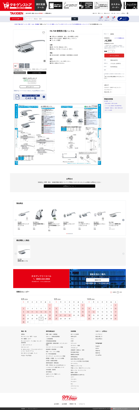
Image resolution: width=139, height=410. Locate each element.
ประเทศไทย (98, 355)
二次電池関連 (49, 338)
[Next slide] (123, 220)
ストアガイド (99, 334)
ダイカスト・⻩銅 (75, 345)
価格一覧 (95, 13)
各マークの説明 (108, 110)
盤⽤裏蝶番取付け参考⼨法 (77, 374)
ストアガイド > (108, 89)
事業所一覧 (73, 404)
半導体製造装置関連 (51, 341)
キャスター (73, 381)
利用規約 (23, 408)
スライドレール (75, 386)
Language (127, 13)
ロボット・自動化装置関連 (53, 336)
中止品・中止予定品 (26, 355)
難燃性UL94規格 (75, 354)
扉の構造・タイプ (108, 101)
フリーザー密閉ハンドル (52, 24)
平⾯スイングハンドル (76, 365)
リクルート (82, 404)
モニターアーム (50, 376)
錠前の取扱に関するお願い (77, 359)
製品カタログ (107, 13)
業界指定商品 (74, 356)
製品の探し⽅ (99, 336)
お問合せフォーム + (69, 186)
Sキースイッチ (25, 347)
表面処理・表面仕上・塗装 (111, 108)
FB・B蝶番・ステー (26, 338)
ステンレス (73, 343)
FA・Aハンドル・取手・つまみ (29, 336)
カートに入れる (114, 55)
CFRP (72, 341)
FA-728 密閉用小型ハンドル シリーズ (80, 24)
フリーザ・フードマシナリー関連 (54, 347)
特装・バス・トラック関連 (53, 351)
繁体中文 (98, 353)
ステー (72, 377)
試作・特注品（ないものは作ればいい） (56, 365)
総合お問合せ (99, 338)
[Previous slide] (16, 220)
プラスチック (74, 347)
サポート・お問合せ (121, 13)
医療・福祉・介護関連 (51, 334)
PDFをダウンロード (20, 72)
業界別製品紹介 (50, 331)
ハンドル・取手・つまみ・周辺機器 (31, 24)
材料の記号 (120, 108)
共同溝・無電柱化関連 (51, 360)
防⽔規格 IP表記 (75, 352)
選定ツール (100, 13)
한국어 (97, 348)
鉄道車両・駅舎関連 (51, 349)
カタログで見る (36, 73)
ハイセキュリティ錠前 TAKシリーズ (55, 367)
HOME (15, 24)
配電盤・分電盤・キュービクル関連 (55, 358)
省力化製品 (49, 372)
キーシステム (74, 363)
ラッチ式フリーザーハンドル (65, 24)
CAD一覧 (113, 13)
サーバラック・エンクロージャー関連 (55, 356)
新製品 (23, 334)
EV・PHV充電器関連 (51, 354)
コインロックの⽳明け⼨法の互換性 (80, 361)
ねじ (72, 383)
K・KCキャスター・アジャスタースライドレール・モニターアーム (32, 350)
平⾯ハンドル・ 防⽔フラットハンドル (80, 368)
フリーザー (73, 379)
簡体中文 (98, 350)
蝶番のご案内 (74, 372)
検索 (75, 18)
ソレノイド (73, 388)
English (98, 346)
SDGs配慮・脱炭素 (51, 369)
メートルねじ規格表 (109, 105)
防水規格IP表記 (118, 105)
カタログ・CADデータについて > (112, 87)
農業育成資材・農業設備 (52, 363)
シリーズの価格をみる (119, 38)
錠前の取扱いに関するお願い (111, 103)
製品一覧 (20, 24)
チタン (72, 338)
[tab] (68, 233)
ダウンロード (30, 87)
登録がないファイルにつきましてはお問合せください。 (30, 90)
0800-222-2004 (43, 279)
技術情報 (73, 331)
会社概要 (64, 404)
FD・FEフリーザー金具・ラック (29, 353)
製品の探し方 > (108, 92)
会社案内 (56, 404)
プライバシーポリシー (32, 408)
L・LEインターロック (26, 345)
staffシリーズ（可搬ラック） (53, 374)
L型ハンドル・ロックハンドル (78, 370)
